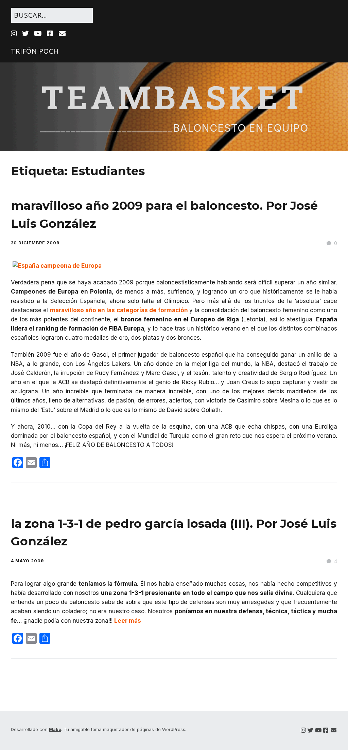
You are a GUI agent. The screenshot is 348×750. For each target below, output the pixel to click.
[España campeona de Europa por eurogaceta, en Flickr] (57, 265)
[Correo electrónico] (333, 730)
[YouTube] (318, 730)
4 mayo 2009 (27, 560)
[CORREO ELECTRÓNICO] (62, 33)
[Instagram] (303, 730)
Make (55, 729)
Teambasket (174, 96)
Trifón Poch (35, 51)
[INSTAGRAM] (15, 33)
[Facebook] (325, 730)
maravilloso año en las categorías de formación (120, 310)
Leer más (127, 620)
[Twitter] (310, 730)
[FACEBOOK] (50, 33)
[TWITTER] (26, 33)
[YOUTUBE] (38, 33)
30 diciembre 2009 (35, 242)
